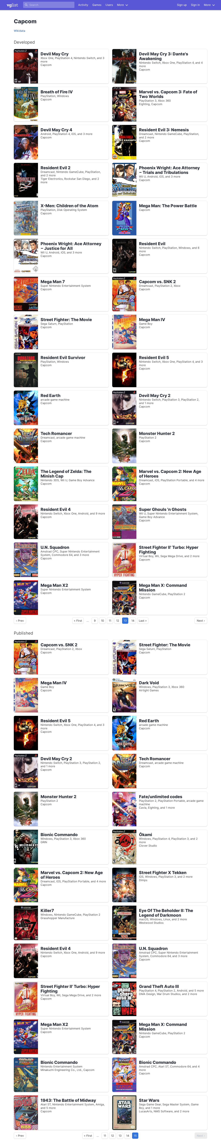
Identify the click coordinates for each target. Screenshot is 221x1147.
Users (109, 5)
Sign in (195, 5)
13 (120, 1135)
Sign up (182, 5)
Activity (83, 5)
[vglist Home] (12, 5)
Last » (143, 620)
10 (102, 620)
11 (110, 620)
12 (117, 620)
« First (78, 620)
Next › (201, 620)
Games (96, 5)
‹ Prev (20, 620)
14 (132, 620)
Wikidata (19, 30)
